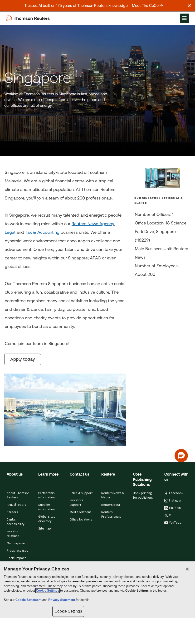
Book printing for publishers (143, 495)
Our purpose (16, 543)
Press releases (17, 551)
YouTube (175, 523)
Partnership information (46, 495)
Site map (44, 528)
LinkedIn (175, 508)
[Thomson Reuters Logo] (29, 18)
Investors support (76, 502)
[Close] (187, 569)
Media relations (81, 512)
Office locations (81, 519)
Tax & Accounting (42, 232)
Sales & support (81, 493)
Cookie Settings (47, 590)
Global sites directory (46, 519)
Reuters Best (110, 505)
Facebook (176, 493)
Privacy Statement (62, 600)
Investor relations (13, 533)
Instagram (176, 500)
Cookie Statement (28, 600)
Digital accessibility (15, 521)
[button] (181, 455)
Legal (10, 232)
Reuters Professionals (111, 514)
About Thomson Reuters (18, 495)
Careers (12, 512)
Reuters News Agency (93, 223)
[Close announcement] (189, 6)
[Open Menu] (184, 18)
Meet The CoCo (145, 5)
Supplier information (46, 507)
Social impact (16, 558)
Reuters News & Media (112, 495)
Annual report (16, 505)
